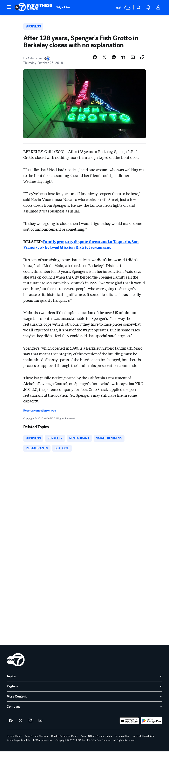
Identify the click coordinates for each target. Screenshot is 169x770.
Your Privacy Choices (36, 736)
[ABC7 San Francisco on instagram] (30, 721)
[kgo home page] (16, 659)
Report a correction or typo (39, 411)
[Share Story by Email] (132, 57)
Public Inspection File (18, 740)
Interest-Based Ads (143, 736)
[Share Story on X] (104, 57)
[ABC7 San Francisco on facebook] (11, 721)
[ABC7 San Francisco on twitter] (20, 721)
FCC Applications (42, 740)
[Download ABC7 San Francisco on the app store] (129, 720)
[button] (8, 7)
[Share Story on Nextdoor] (123, 57)
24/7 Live (63, 7)
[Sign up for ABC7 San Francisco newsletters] (40, 721)
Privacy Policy (14, 736)
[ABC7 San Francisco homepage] (33, 7)
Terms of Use (122, 736)
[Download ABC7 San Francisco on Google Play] (151, 720)
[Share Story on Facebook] (94, 57)
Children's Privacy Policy (64, 736)
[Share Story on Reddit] (113, 57)
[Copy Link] (142, 57)
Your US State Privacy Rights (96, 736)
